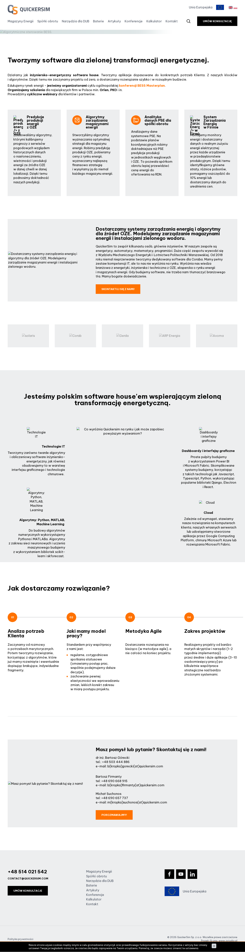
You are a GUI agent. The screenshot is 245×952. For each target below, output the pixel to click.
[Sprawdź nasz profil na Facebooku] (169, 874)
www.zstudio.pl (228, 940)
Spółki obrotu (47, 21)
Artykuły (114, 21)
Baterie (98, 21)
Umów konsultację (217, 21)
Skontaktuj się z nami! (118, 289)
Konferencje (134, 21)
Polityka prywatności (20, 939)
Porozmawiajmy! (114, 814)
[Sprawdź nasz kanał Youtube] (181, 874)
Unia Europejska (200, 7)
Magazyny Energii (20, 21)
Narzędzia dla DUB (75, 21)
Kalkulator (154, 21)
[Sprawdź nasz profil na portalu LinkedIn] (192, 874)
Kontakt (172, 21)
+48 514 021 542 (27, 871)
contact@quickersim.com (28, 878)
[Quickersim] (29, 10)
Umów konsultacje (27, 890)
